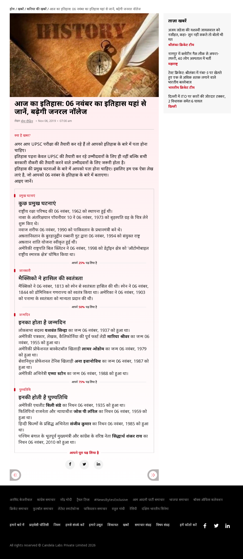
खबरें (21, 9)
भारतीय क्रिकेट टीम (181, 87)
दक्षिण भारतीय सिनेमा (155, 508)
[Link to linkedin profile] (227, 525)
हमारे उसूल (96, 524)
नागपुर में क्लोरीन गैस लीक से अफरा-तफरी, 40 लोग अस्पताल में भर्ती (193, 56)
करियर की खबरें (37, 9)
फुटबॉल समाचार (43, 508)
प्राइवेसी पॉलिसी (39, 524)
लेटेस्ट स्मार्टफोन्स (68, 508)
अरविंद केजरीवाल (21, 499)
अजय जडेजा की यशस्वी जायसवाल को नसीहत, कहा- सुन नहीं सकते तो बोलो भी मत (195, 35)
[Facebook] (70, 464)
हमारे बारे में (17, 524)
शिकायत (112, 524)
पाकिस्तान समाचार (95, 508)
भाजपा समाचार (179, 499)
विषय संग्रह (163, 524)
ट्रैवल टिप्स (83, 499)
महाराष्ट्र (173, 64)
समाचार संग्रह (143, 524)
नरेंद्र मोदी (66, 499)
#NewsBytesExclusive (111, 499)
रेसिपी (133, 508)
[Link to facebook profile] (204, 525)
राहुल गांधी (118, 508)
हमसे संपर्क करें (74, 524)
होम (12, 9)
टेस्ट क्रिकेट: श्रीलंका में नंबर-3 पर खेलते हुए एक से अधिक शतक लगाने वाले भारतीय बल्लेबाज (195, 78)
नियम (57, 524)
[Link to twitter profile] (216, 525)
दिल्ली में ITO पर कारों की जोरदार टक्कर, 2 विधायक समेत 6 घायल (196, 99)
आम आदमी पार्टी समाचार (148, 499)
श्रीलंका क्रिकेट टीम (181, 45)
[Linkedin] (98, 464)
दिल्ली (172, 106)
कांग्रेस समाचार (46, 499)
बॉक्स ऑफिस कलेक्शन (208, 499)
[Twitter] (84, 464)
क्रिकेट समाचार (19, 508)
